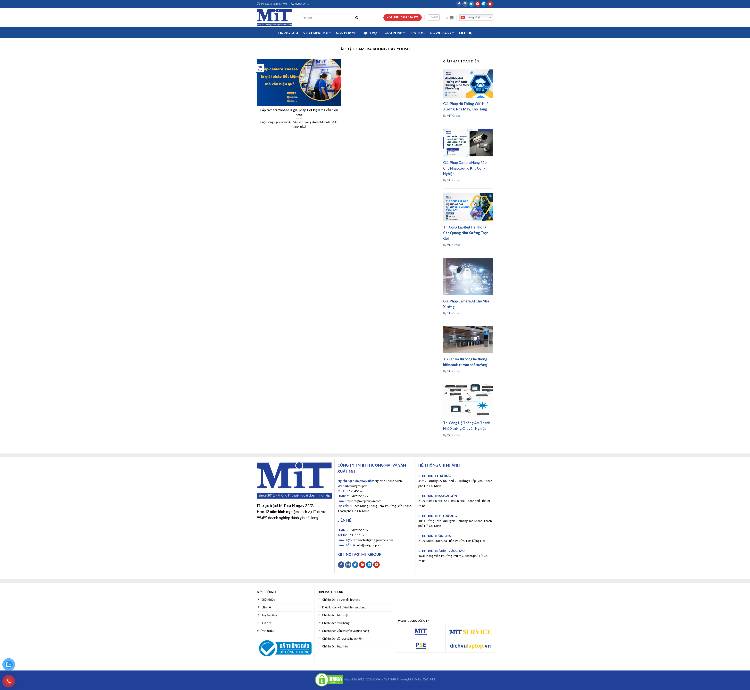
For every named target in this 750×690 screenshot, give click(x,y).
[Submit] (357, 17)
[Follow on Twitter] (471, 4)
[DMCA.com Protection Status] (329, 679)
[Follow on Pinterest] (477, 4)
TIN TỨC (417, 33)
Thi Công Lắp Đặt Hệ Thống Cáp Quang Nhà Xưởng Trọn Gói (465, 233)
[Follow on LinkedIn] (484, 4)
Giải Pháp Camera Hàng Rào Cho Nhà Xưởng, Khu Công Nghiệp (465, 168)
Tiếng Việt (472, 17)
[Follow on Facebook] (459, 4)
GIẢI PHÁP (393, 33)
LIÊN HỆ (465, 33)
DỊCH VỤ (369, 33)
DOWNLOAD (440, 33)
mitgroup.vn (359, 486)
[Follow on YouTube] (490, 4)
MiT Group (454, 115)
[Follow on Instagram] (465, 4)
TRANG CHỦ (288, 33)
